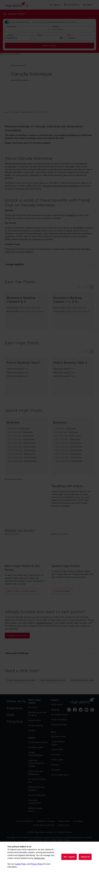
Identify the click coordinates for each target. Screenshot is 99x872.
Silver (26, 372)
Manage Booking (44, 623)
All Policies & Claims (38, 742)
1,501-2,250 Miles (15, 439)
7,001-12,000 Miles (15, 461)
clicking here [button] (39, 858)
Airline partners (27, 112)
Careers (32, 731)
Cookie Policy (21, 864)
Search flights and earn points (21, 591)
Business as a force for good (37, 714)
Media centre (34, 720)
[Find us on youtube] (86, 710)
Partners (55, 765)
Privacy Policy (37, 864)
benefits (71, 215)
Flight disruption (59, 720)
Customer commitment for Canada (36, 763)
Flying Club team (61, 591)
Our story (32, 707)
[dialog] (49, 857)
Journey (10, 35)
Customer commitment (34, 801)
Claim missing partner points (21, 680)
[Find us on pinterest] (92, 710)
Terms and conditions (24, 821)
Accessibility (78, 821)
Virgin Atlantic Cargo (58, 743)
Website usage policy (35, 809)
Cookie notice (63, 825)
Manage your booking (17, 636)
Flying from (11, 26)
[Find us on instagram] (69, 710)
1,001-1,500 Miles (14, 436)
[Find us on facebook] (75, 710)
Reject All (85, 857)
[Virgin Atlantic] (19, 5)
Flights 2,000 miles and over (32, 311)
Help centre (57, 704)
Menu (89, 5)
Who (69, 35)
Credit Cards (57, 760)
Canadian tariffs (35, 747)
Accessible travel (59, 715)
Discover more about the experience (60, 186)
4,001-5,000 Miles (15, 450)
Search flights (49, 46)
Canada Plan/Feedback (35, 754)
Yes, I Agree (69, 857)
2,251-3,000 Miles (15, 443)
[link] (17, 701)
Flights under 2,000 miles (29, 308)
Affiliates (55, 755)
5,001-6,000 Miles (15, 454)
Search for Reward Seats (20, 22)
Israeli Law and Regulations (35, 772)
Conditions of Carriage (46, 821)
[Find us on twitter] (81, 710)
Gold (26, 376)
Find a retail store (59, 775)
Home (7, 112)
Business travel (58, 737)
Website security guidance (36, 788)
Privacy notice (64, 821)
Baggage (55, 710)
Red (26, 369)
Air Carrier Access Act (37, 780)
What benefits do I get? (82, 680)
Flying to (55, 26)
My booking (73, 5)
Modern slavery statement (44, 825)
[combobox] (27, 29)
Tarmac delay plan (37, 795)
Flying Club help (59, 725)
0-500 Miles (13, 429)
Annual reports (35, 725)
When (39, 35)
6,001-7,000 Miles (15, 458)
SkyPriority (78, 228)
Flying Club (15, 112)
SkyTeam (85, 249)
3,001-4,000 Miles (15, 447)
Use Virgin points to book (53, 680)
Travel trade (57, 750)
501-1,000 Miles (14, 432)
